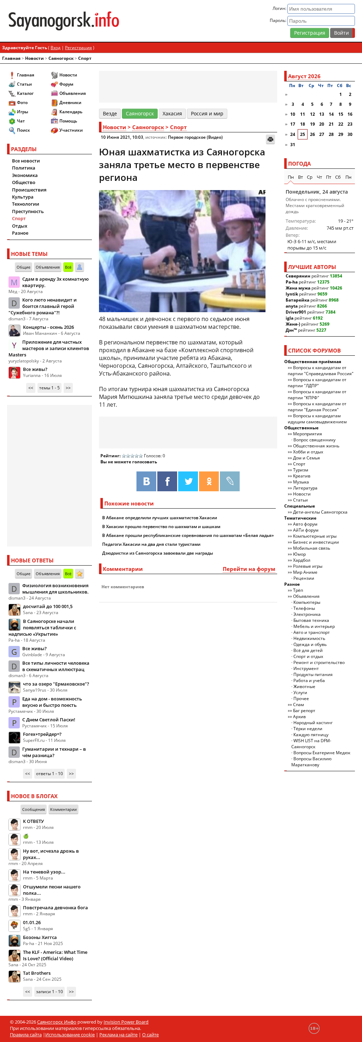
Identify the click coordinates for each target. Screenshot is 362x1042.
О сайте (150, 1034)
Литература (305, 488)
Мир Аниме (305, 572)
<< (30, 388)
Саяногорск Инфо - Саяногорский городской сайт (64, 21)
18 (302, 124)
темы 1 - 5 (49, 388)
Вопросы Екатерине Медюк (321, 753)
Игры (22, 112)
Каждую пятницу (310, 735)
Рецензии (303, 578)
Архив (299, 717)
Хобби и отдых (308, 452)
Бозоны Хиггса (40, 937)
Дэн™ (291, 330)
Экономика (25, 175)
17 (292, 124)
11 (302, 114)
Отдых (19, 226)
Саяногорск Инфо (56, 1022)
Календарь (70, 112)
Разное (20, 233)
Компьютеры (306, 602)
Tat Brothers (37, 973)
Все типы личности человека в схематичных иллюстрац (55, 666)
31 (292, 145)
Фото (22, 102)
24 (292, 134)
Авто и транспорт (311, 632)
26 (312, 134)
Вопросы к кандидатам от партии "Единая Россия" (317, 407)
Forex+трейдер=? (42, 734)
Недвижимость (309, 638)
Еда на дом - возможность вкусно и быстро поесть (52, 701)
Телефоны (304, 608)
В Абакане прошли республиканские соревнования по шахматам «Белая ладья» (188, 535)
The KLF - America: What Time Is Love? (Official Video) (55, 955)
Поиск (23, 130)
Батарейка (297, 300)
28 (331, 134)
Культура (23, 197)
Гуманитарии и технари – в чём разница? (54, 752)
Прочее (301, 698)
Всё (68, 267)
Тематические (300, 518)
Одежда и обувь (310, 644)
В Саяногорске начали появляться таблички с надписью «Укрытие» (42, 627)
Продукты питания (313, 674)
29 (340, 134)
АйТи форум (306, 530)
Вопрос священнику (314, 440)
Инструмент (306, 668)
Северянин (298, 276)
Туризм (300, 470)
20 (321, 124)
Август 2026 (304, 76)
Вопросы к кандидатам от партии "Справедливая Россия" (321, 371)
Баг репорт (304, 711)
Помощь (68, 121)
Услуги (300, 692)
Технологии (25, 204)
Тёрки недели (307, 729)
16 (350, 114)
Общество (23, 182)
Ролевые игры (307, 566)
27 (321, 134)
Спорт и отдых (308, 656)
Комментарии (63, 809)
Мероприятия (307, 434)
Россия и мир (207, 113)
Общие (23, 267)
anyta (292, 306)
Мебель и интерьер (314, 626)
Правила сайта (26, 1034)
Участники (71, 130)
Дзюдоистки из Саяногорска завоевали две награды (157, 553)
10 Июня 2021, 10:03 (122, 137)
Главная (11, 58)
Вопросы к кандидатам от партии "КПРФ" (317, 395)
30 (350, 134)
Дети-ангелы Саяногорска (320, 512)
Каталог (25, 93)
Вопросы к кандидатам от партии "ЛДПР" (317, 383)
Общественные (301, 428)
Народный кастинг (313, 723)
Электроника (307, 614)
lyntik (292, 294)
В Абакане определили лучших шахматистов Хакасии (159, 518)
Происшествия (29, 190)
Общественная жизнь (316, 446)
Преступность (28, 211)
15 (340, 114)
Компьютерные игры (315, 536)
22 (340, 124)
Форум (66, 84)
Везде (110, 113)
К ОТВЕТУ (33, 821)
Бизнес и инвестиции (316, 542)
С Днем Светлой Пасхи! (48, 719)
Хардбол (301, 560)
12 (312, 114)
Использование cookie (70, 1034)
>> (68, 388)
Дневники (70, 102)
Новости (34, 58)
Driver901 (296, 312)
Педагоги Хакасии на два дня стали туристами (151, 544)
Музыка (301, 482)
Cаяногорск (61, 58)
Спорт (85, 58)
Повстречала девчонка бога (55, 907)
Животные (304, 686)
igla (289, 318)
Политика (23, 168)
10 (292, 114)
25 (302, 134)
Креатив (301, 476)
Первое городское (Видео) (195, 137)
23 (350, 124)
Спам (298, 705)
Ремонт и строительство (319, 662)
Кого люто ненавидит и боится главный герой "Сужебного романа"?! (42, 306)
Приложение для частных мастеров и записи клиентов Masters (48, 348)
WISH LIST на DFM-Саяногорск (311, 744)
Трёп (298, 590)
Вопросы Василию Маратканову (311, 762)
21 (331, 124)
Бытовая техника (311, 620)
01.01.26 (32, 922)
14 (331, 114)
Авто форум (305, 524)
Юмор (299, 554)
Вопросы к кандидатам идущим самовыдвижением (317, 419)
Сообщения (33, 809)
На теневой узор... (44, 872)
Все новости (26, 161)
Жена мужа (298, 288)
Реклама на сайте (118, 1034)
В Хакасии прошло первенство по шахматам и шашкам (161, 526)
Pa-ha (292, 282)
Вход (55, 48)
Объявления (72, 93)
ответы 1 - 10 (49, 774)
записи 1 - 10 (49, 992)
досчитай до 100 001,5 (47, 606)
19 (312, 124)
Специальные (299, 506)
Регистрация (309, 32)
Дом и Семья (306, 458)
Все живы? (35, 369)
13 (321, 114)
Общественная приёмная (312, 362)
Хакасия (172, 113)
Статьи (24, 84)
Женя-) (293, 324)
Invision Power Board (126, 1022)
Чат (21, 121)
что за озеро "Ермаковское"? (56, 684)
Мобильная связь (311, 548)
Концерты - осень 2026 (48, 327)
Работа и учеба (309, 680)
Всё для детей (308, 650)
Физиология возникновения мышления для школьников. (55, 588)
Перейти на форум (249, 568)
